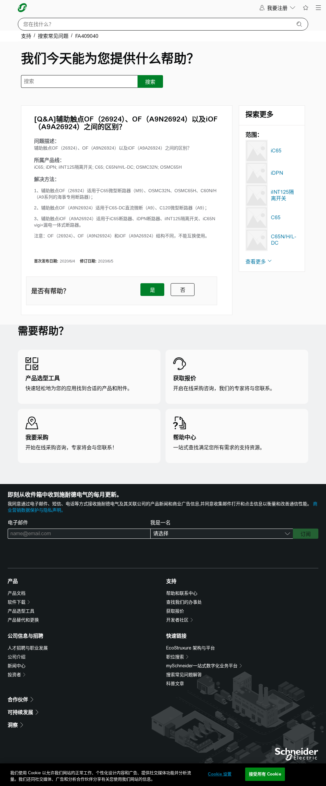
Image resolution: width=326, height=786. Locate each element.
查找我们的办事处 (184, 602)
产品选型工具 (21, 611)
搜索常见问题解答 (184, 674)
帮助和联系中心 (181, 593)
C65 (275, 217)
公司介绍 (16, 656)
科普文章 (175, 683)
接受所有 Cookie (265, 774)
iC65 (276, 151)
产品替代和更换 (23, 619)
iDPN (277, 173)
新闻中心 (16, 665)
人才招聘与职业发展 (28, 647)
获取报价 (175, 611)
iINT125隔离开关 (282, 195)
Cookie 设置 (219, 774)
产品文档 (16, 593)
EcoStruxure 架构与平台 (190, 647)
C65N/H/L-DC (283, 240)
